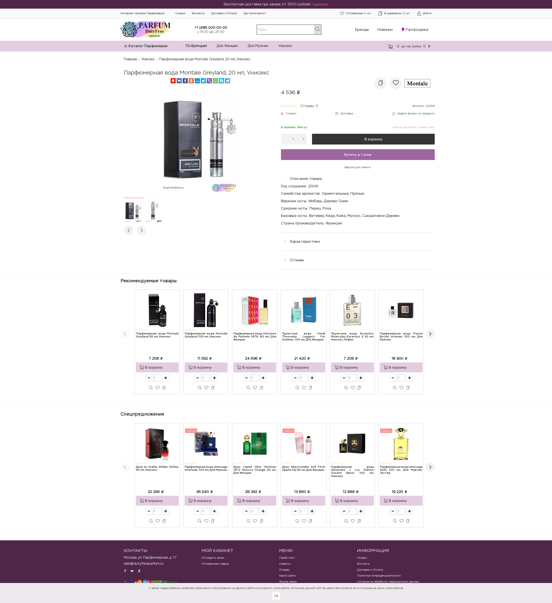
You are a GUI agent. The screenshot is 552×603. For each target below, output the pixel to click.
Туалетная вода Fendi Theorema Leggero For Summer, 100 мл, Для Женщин (303, 337)
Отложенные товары (215, 564)
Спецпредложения (142, 414)
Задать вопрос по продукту (416, 113)
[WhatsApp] (215, 80)
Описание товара (306, 178)
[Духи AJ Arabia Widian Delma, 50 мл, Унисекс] (157, 443)
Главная (130, 59)
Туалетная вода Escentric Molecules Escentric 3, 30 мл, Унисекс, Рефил (352, 337)
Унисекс (285, 46)
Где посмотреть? (254, 13)
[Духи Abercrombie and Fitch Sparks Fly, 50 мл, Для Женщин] (303, 443)
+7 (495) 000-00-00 (210, 27)
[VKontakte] (179, 80)
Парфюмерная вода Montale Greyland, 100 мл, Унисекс (206, 335)
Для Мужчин (258, 46)
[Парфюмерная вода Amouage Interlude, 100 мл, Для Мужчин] (206, 443)
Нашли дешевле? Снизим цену (414, 127)
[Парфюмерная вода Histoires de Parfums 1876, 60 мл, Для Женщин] (255, 310)
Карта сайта (287, 575)
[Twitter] (203, 80)
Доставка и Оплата (224, 13)
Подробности (320, 4)
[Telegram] (227, 80)
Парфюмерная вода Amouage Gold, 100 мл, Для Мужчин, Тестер (401, 470)
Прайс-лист (287, 557)
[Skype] (221, 80)
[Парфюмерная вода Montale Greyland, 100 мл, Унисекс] (206, 310)
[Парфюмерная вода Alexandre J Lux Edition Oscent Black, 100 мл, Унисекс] (352, 443)
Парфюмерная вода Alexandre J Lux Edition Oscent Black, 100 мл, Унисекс (352, 471)
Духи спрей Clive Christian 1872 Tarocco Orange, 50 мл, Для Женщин (254, 470)
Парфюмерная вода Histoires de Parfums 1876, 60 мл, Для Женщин (254, 337)
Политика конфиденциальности (379, 575)
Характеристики (305, 241)
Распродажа (417, 29)
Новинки (385, 29)
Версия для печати (358, 167)
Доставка (346, 113)
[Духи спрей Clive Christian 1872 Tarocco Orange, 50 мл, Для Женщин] (255, 443)
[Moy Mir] (197, 80)
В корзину (373, 139)
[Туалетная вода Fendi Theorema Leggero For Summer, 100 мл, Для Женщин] (303, 310)
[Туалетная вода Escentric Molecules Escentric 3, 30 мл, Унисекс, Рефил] (352, 310)
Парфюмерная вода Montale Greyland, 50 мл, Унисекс (157, 335)
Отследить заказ (213, 557)
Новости (284, 564)
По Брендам (196, 46)
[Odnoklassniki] (191, 80)
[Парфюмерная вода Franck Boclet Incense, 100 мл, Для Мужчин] (401, 310)
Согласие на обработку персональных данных (388, 581)
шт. (359, 13)
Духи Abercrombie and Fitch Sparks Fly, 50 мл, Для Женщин (303, 468)
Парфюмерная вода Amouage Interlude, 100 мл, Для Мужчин (206, 468)
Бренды (362, 29)
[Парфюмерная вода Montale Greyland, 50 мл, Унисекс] (157, 310)
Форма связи (288, 581)
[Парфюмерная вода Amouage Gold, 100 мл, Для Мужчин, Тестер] (401, 443)
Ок (276, 596)
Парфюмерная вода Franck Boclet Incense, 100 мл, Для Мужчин (401, 337)
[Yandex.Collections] (173, 80)
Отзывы (297, 260)
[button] (381, 83)
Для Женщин (227, 46)
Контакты (198, 13)
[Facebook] (185, 80)
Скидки (180, 13)
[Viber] (209, 80)
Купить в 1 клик (358, 154)
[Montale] (419, 83)
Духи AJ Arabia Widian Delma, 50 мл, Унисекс (157, 468)
